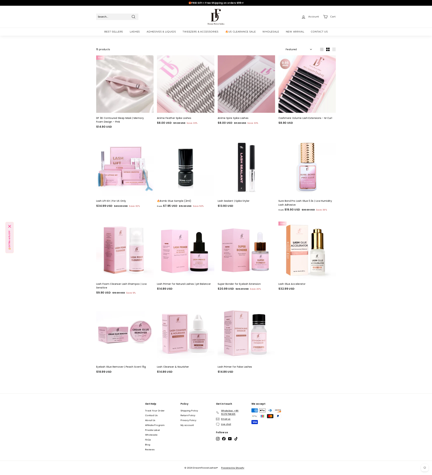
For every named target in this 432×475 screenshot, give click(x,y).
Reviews (150, 449)
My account (187, 425)
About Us (150, 420)
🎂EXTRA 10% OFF (9, 240)
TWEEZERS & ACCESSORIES (200, 31)
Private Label (152, 430)
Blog (147, 444)
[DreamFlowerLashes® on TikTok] (236, 439)
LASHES (135, 31)
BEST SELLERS (113, 31)
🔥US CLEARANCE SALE (240, 31)
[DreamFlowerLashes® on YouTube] (230, 439)
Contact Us (151, 415)
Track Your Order (155, 410)
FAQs (148, 439)
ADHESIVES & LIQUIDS (161, 31)
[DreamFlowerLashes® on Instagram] (218, 439)
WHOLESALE (270, 31)
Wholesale (151, 434)
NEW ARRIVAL (295, 31)
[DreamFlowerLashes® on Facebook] (224, 439)
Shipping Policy (189, 410)
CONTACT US (319, 31)
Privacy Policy (188, 420)
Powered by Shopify (232, 467)
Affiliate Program (155, 425)
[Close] (9, 226)
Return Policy (188, 415)
